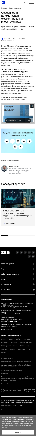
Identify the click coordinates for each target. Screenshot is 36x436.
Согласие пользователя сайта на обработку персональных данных (16, 366)
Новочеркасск (6, 346)
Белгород (27, 339)
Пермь (28, 346)
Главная (4, 8)
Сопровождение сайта (8, 406)
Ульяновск (21, 349)
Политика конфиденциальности (21, 379)
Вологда (14, 342)
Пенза (22, 346)
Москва (3, 339)
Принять (18, 432)
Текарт (21, 406)
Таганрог (4, 349)
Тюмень (12, 349)
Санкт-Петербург (15, 339)
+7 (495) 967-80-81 (11, 326)
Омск (15, 346)
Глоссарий (4, 373)
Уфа (29, 349)
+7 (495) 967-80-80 (20, 3)
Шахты (3, 352)
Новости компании (15, 8)
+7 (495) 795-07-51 (26, 324)
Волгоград (4, 342)
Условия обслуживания (9, 380)
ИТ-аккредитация (7, 358)
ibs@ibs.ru (9, 329)
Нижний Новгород (26, 342)
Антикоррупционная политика (11, 370)
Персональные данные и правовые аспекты (16, 362)
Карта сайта (5, 384)
